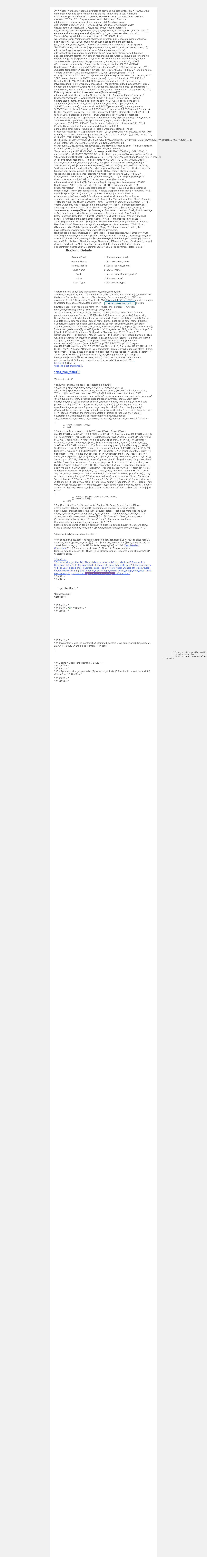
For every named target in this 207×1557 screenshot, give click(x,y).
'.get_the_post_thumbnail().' (68, 365)
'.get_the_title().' (67, 372)
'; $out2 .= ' (60, 559)
